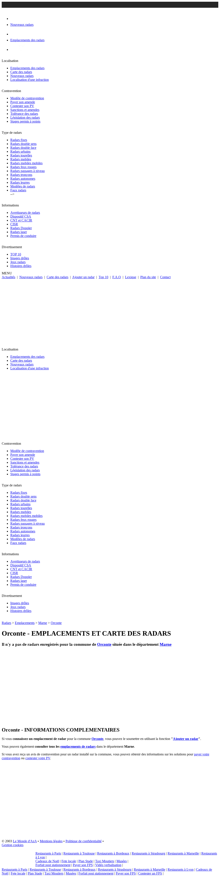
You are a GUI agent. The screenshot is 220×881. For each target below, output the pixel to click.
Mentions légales (51, 841)
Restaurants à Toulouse (79, 853)
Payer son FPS (83, 865)
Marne (42, 623)
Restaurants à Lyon (181, 869)
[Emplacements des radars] (13, 34)
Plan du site (148, 277)
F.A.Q (116, 277)
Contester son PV (22, 106)
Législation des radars (25, 117)
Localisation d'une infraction (29, 79)
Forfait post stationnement (52, 865)
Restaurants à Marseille (183, 853)
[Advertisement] (110, 311)
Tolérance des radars (24, 113)
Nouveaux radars (22, 76)
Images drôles (19, 258)
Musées (121, 861)
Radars (6, 623)
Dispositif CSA (20, 216)
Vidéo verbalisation (108, 865)
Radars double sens (23, 144)
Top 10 (103, 277)
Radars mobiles (20, 159)
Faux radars (18, 190)
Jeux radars (18, 262)
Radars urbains (20, 151)
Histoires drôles (20, 266)
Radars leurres (20, 182)
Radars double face (23, 147)
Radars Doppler (21, 228)
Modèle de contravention (27, 98)
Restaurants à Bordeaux (113, 853)
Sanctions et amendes (24, 110)
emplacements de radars (78, 746)
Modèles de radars (22, 186)
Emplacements (25, 623)
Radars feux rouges (23, 167)
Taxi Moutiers (104, 861)
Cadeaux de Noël (47, 861)
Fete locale (68, 861)
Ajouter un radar (83, 277)
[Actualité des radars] (21, 49)
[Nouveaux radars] (14, 18)
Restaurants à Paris (48, 853)
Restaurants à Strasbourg (148, 853)
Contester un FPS (150, 873)
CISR (14, 224)
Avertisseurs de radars (25, 212)
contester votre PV (37, 758)
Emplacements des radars (27, 68)
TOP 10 (15, 254)
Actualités (8, 277)
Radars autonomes (22, 178)
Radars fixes (18, 140)
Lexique (130, 277)
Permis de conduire (23, 236)
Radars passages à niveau (27, 171)
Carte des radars (21, 72)
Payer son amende (22, 102)
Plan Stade (85, 861)
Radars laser (18, 232)
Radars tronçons (21, 175)
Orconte (56, 623)
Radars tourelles (21, 155)
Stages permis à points (25, 121)
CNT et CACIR (21, 220)
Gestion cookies (12, 845)
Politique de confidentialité (84, 841)
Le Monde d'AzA (25, 841)
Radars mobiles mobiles (26, 163)
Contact (165, 277)
